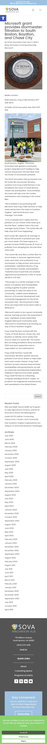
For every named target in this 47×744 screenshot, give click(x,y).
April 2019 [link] (9, 609)
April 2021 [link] (9, 576)
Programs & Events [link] (23, 675)
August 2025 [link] (10, 465)
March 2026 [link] (10, 443)
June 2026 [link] (9, 439)
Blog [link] (7, 45)
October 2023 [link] (11, 517)
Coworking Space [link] (23, 670)
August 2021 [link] (10, 565)
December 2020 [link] (12, 591)
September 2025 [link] (12, 461)
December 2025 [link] (12, 454)
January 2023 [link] (11, 543)
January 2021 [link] (10, 587)
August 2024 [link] (10, 495)
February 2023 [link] (11, 539)
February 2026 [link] (11, 447)
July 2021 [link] (9, 569)
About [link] (23, 666)
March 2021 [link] (10, 580)
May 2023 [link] (9, 532)
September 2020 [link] (12, 598)
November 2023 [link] (12, 513)
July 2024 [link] (9, 498)
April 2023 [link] (9, 535)
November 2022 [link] (12, 550)
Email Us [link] (23, 649)
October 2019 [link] (11, 606)
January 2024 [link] (11, 510)
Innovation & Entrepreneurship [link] (23, 45)
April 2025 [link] (9, 476)
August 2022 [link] (10, 558)
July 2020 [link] (9, 602)
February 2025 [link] (11, 480)
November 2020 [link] (12, 595)
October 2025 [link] (11, 458)
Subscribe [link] (23, 714)
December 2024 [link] (12, 487)
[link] (3, 18)
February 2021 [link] (11, 584)
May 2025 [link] (9, 473)
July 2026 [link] (9, 436)
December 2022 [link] (12, 547)
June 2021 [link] (9, 572)
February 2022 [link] (11, 561)
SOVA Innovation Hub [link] (16, 42)
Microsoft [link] (9, 48)
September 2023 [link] (12, 521)
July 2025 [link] (9, 469)
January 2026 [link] (11, 450)
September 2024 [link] (12, 491)
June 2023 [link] (9, 528)
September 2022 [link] (12, 554)
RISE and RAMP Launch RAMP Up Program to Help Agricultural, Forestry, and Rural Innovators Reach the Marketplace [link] (22, 410)
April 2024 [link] (9, 506)
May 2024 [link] (9, 502)
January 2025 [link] (11, 484)
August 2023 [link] (10, 524)
